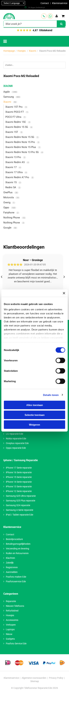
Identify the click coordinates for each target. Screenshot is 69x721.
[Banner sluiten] (64, 293)
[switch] (60, 360)
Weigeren (34, 424)
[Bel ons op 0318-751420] (44, 16)
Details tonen (51, 394)
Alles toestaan (34, 405)
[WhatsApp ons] (50, 16)
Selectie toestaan (35, 414)
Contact (45, 3)
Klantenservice (59, 3)
